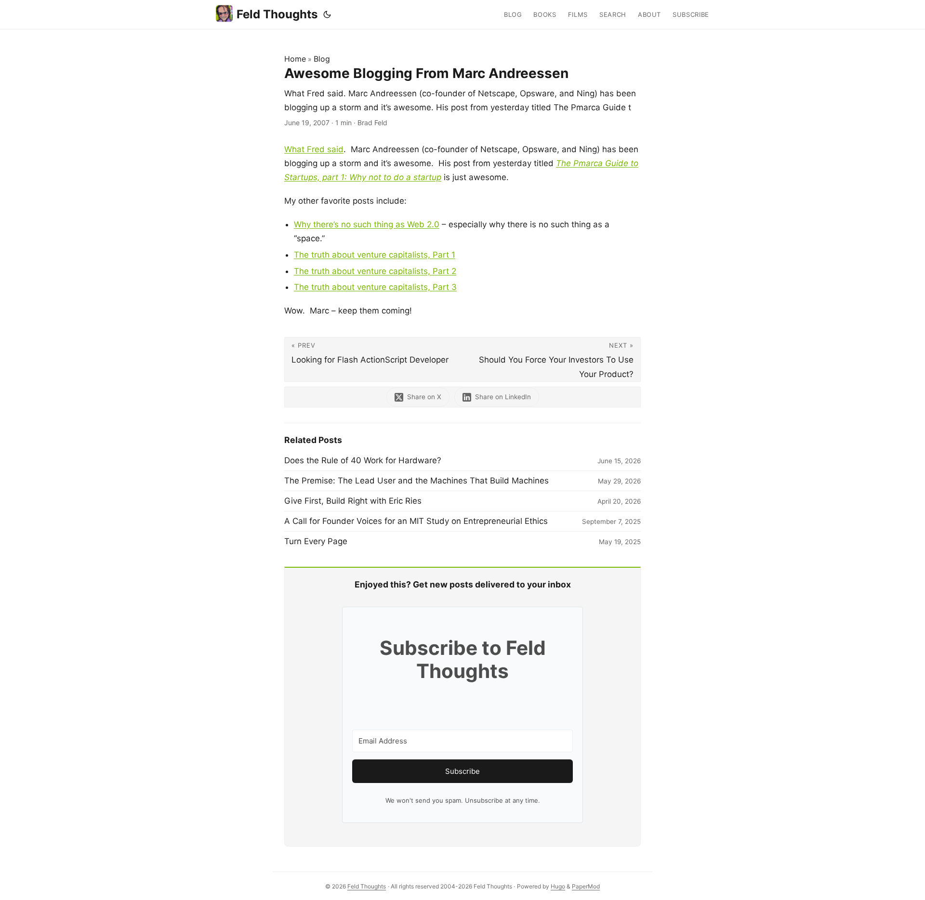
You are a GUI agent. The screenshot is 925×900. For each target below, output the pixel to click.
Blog (322, 59)
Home (295, 59)
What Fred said (314, 149)
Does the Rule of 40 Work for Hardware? (362, 460)
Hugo (558, 886)
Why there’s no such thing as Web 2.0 (366, 224)
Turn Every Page (315, 541)
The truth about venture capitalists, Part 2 (375, 271)
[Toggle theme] (327, 14)
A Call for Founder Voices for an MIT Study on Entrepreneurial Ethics (416, 521)
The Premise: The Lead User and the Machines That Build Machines (416, 480)
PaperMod (586, 886)
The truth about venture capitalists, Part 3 (375, 287)
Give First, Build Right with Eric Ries (353, 501)
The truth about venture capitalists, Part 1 (374, 255)
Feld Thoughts (277, 14)
